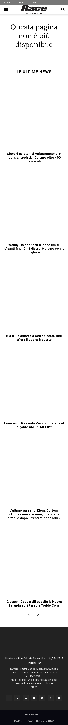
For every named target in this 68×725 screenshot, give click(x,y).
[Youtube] (59, 698)
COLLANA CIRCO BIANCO (26, 2)
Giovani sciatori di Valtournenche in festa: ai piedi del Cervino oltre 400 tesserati (34, 157)
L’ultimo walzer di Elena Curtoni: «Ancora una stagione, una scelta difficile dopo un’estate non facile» (34, 514)
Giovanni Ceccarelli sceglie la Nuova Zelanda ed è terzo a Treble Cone (34, 603)
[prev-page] (30, 614)
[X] (51, 698)
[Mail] (34, 698)
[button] (6, 9)
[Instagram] (17, 698)
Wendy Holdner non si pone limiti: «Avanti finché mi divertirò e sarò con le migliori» (34, 248)
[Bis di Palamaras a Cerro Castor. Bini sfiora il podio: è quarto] (34, 296)
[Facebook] (9, 698)
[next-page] (36, 614)
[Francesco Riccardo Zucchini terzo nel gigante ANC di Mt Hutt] (34, 383)
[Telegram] (42, 698)
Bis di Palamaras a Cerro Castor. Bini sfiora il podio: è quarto (34, 338)
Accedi (6, 2)
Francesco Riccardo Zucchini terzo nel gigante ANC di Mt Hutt (34, 425)
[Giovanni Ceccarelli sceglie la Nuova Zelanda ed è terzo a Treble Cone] (34, 561)
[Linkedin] (26, 698)
